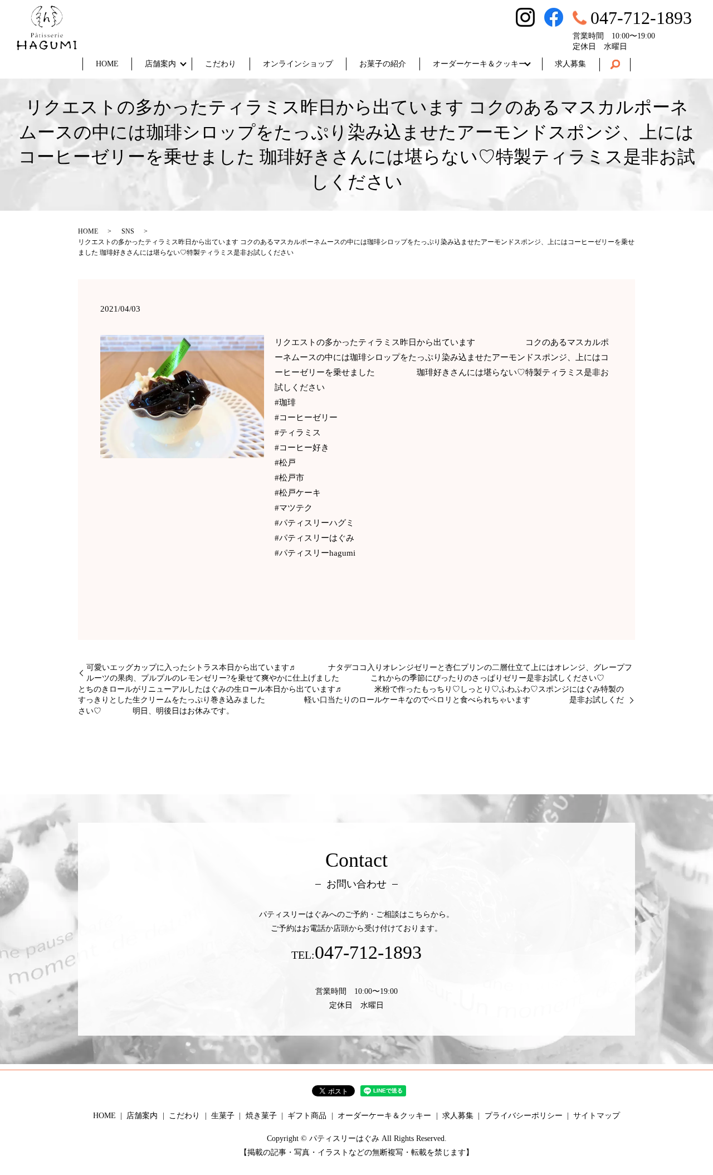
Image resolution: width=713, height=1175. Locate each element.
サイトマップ (596, 1115)
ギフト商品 (306, 1115)
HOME (107, 64)
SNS (127, 231)
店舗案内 (160, 64)
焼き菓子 (261, 1115)
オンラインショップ (298, 64)
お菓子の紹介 (382, 64)
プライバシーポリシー (524, 1115)
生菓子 (223, 1115)
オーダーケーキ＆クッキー (479, 64)
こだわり (220, 64)
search (615, 64)
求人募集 (570, 64)
